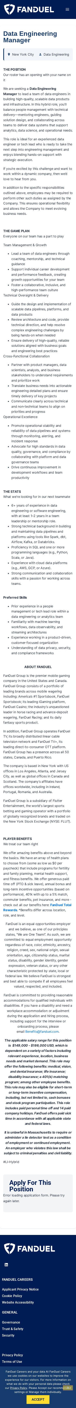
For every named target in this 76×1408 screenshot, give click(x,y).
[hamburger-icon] (67, 9)
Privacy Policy (18, 1387)
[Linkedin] (6, 1264)
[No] (68, 1387)
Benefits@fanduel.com (42, 1031)
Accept (38, 1399)
